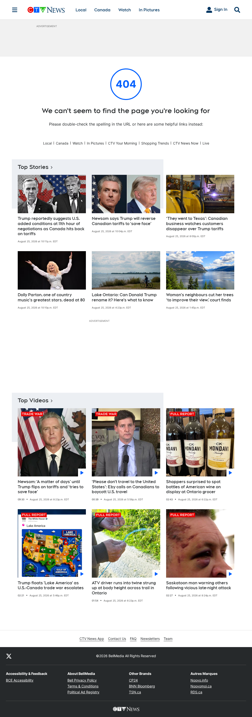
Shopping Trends (155, 143)
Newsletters (150, 638)
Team (168, 638)
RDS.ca (196, 692)
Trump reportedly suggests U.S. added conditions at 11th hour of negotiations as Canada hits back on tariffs (51, 226)
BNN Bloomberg (142, 686)
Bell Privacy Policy (82, 680)
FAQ (133, 638)
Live (206, 143)
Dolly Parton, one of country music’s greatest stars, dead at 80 (51, 297)
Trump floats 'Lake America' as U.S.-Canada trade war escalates (51, 585)
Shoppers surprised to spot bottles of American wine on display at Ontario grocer (193, 486)
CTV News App (91, 638)
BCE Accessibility (19, 680)
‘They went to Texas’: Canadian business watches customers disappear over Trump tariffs (197, 223)
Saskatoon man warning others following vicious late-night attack (198, 585)
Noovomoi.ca (201, 686)
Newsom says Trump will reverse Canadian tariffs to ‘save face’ (124, 221)
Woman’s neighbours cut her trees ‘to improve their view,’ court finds (200, 297)
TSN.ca (135, 692)
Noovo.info (199, 680)
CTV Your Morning (122, 143)
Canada (102, 10)
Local (81, 10)
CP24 (133, 680)
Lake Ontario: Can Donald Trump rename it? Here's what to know (124, 297)
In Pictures (149, 10)
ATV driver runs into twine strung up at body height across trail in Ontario (124, 588)
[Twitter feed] (9, 656)
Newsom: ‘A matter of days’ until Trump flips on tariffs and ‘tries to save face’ (50, 486)
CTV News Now (185, 143)
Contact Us (117, 638)
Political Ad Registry (83, 692)
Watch (124, 10)
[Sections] (15, 10)
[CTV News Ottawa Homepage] (46, 10)
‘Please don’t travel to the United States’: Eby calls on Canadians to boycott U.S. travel (125, 486)
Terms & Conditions (82, 686)
